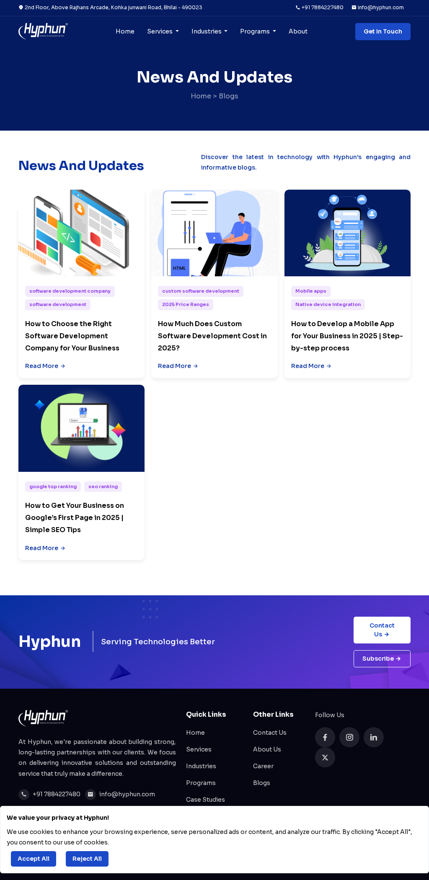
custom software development (200, 291)
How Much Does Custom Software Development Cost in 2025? (212, 336)
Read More (41, 366)
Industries (207, 31)
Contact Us (382, 630)
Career (263, 766)
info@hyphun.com (380, 7)
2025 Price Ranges (185, 304)
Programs (255, 31)
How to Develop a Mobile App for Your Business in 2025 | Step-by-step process (347, 336)
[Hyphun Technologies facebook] (325, 737)
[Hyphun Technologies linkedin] (374, 737)
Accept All (33, 858)
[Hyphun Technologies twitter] (325, 757)
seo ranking (103, 486)
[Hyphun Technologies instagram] (349, 737)
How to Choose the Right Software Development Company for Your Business (72, 336)
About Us (267, 749)
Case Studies (205, 799)
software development (57, 304)
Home (125, 31)
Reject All (87, 858)
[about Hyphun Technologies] (43, 31)
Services (160, 31)
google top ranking (53, 486)
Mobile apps (310, 291)
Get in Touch (383, 31)
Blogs (261, 783)
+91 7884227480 (322, 7)
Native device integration (328, 304)
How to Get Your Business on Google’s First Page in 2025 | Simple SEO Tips (74, 517)
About (298, 31)
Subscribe (378, 658)
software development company (70, 291)
